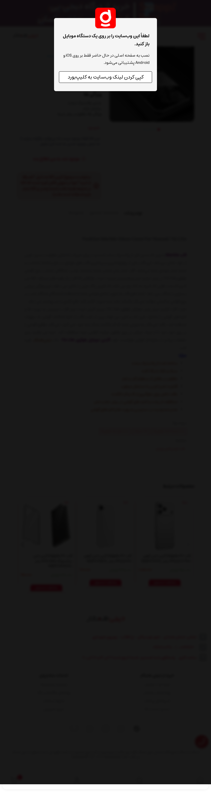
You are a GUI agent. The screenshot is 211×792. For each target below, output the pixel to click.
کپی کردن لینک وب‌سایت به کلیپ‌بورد (106, 77)
